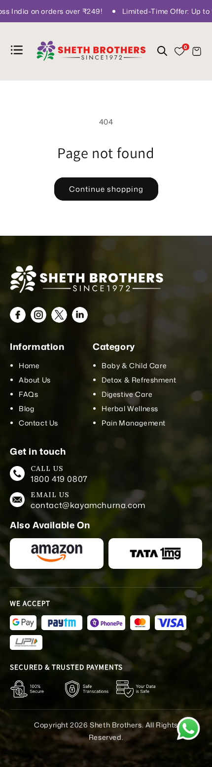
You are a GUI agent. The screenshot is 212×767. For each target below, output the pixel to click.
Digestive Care (127, 394)
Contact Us (38, 422)
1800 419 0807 (59, 478)
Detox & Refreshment (139, 379)
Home (29, 365)
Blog (26, 408)
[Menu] (18, 51)
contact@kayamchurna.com (88, 505)
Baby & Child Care (134, 365)
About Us (35, 379)
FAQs (28, 394)
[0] (179, 51)
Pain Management (134, 422)
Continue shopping (106, 189)
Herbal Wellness (130, 408)
